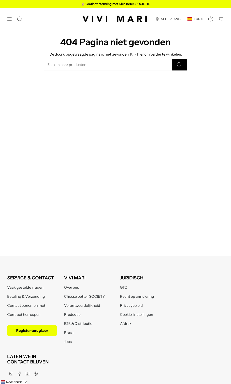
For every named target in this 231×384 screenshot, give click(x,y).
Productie (72, 314)
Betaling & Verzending (26, 296)
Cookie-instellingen (136, 314)
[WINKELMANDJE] (221, 19)
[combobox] (107, 64)
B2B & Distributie (78, 323)
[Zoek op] (179, 64)
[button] (13, 382)
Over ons (71, 287)
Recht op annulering (137, 296)
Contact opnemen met (26, 305)
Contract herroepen (24, 314)
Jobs (68, 341)
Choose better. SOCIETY (84, 296)
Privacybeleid (131, 305)
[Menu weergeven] (9, 19)
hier (140, 54)
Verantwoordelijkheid (82, 305)
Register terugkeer (32, 330)
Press (69, 332)
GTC (123, 287)
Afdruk (126, 323)
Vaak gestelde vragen (25, 287)
